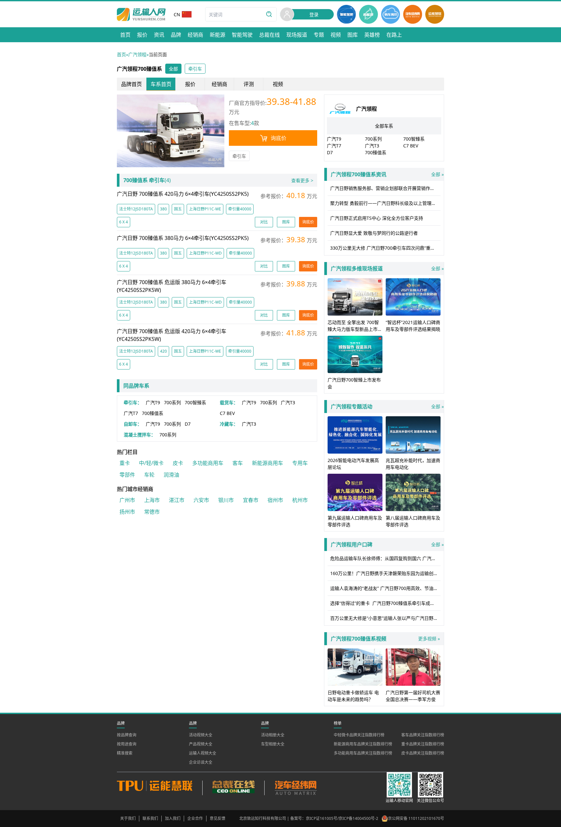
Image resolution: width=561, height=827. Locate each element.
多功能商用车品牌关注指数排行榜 (363, 753)
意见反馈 (217, 818)
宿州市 (275, 500)
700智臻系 (195, 402)
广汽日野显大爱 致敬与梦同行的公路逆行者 (374, 233)
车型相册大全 (272, 744)
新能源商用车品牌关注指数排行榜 (363, 744)
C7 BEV (227, 413)
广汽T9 (153, 402)
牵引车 (239, 156)
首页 (121, 54)
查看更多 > (302, 180)
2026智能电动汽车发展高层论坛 (353, 463)
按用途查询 (126, 744)
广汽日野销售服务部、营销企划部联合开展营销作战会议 (385, 188)
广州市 (127, 500)
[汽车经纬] (295, 788)
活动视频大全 (200, 735)
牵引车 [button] (195, 69)
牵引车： (133, 402)
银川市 (226, 500)
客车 (237, 463)
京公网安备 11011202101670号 (416, 818)
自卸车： (133, 424)
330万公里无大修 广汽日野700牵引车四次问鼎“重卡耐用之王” (385, 248)
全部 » (387, 174)
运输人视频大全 (202, 753)
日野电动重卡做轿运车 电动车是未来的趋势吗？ (353, 695)
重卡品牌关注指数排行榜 (422, 744)
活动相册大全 (272, 735)
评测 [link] (248, 84)
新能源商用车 (267, 463)
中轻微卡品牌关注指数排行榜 (359, 735)
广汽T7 (131, 413)
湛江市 (176, 500)
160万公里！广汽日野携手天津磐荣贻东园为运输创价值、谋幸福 (385, 573)
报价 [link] (190, 84)
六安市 (201, 500)
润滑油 (171, 474)
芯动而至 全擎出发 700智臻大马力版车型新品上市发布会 (355, 329)
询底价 (278, 138)
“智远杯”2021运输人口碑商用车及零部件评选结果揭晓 (413, 325)
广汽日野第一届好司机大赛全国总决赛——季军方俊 (413, 695)
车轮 (149, 474)
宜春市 (250, 500)
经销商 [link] (219, 84)
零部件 (127, 474)
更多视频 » (429, 638)
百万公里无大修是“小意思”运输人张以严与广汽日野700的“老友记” (385, 618)
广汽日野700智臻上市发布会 (354, 383)
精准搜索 (124, 753)
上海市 (152, 500)
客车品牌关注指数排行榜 (422, 735)
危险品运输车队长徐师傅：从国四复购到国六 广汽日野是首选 (385, 558)
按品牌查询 (126, 735)
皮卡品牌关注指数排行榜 (422, 753)
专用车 (300, 463)
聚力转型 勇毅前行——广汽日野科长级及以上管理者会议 (385, 203)
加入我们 (173, 818)
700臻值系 (152, 413)
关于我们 (128, 818)
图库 (286, 222)
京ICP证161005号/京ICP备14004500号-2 (342, 818)
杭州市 (300, 500)
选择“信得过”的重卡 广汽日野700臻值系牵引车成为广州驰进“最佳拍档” (385, 603)
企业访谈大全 (200, 762)
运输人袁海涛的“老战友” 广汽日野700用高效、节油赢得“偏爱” (385, 588)
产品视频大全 (200, 744)
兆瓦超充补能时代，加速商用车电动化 (413, 463)
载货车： (229, 402)
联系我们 (150, 818)
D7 (188, 424)
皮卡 (178, 463)
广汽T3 (288, 402)
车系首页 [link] (161, 84)
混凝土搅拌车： (140, 435)
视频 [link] (278, 84)
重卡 (124, 463)
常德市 (152, 511)
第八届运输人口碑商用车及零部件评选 (413, 521)
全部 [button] (173, 69)
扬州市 (127, 511)
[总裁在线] (233, 788)
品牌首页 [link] (131, 84)
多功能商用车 (207, 463)
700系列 (172, 402)
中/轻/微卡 (151, 463)
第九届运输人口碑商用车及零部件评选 (355, 521)
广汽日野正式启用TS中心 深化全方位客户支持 (376, 218)
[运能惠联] (159, 788)
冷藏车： (229, 424)
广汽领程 (137, 54)
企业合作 (195, 818)
